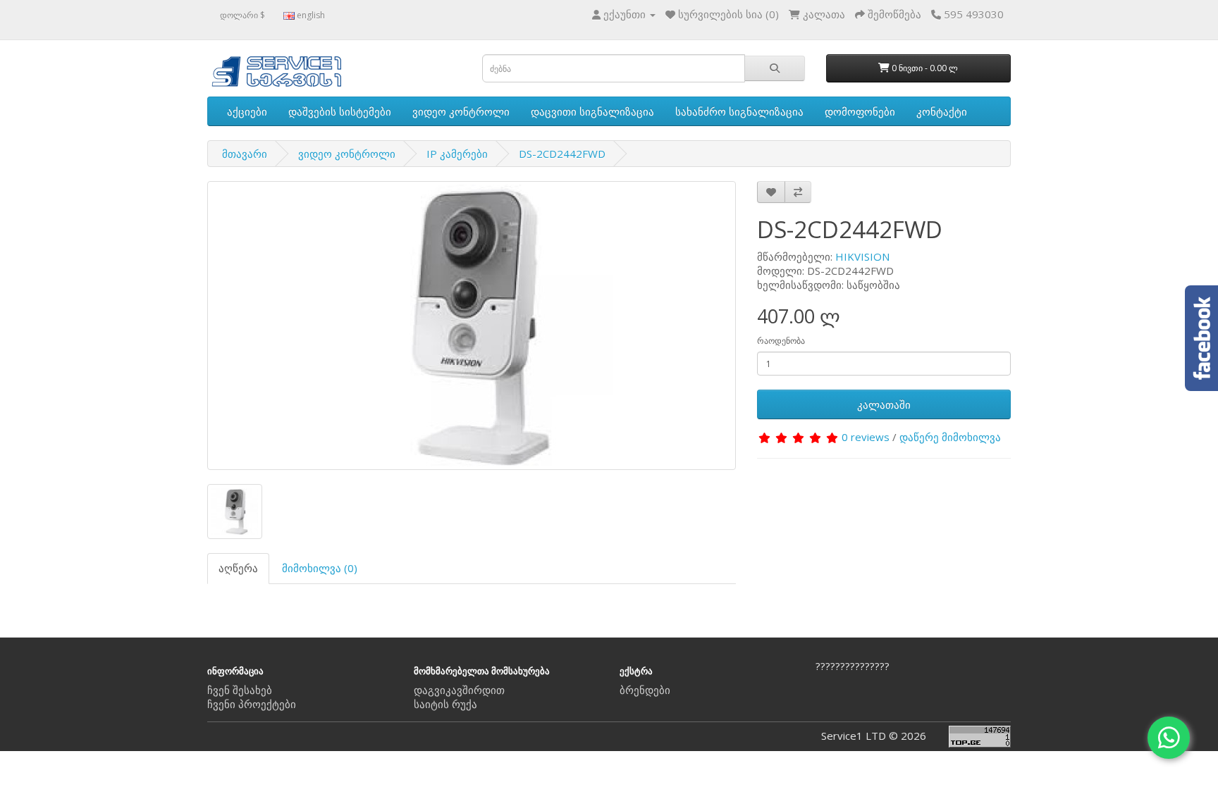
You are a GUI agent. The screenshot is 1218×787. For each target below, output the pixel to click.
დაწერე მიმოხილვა (950, 437)
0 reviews (866, 437)
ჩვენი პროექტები (251, 704)
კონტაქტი (941, 111)
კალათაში (884, 404)
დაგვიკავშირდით (459, 690)
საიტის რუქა (445, 704)
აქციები (247, 111)
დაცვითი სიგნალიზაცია (592, 111)
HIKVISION (862, 256)
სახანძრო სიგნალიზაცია (739, 111)
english (310, 15)
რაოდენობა (781, 341)
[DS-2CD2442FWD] (471, 325)
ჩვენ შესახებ (239, 690)
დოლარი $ (242, 15)
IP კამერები (457, 154)
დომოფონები (860, 111)
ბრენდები (645, 690)
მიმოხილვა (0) (319, 568)
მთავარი (244, 154)
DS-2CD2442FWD (562, 154)
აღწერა (238, 568)
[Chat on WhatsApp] (1169, 738)
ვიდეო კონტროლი (461, 111)
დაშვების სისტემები (339, 111)
